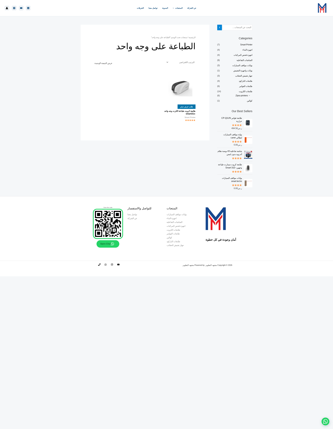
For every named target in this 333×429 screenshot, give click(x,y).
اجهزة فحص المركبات (243, 55)
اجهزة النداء (247, 50)
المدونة (165, 8)
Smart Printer (246, 45)
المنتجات (179, 8)
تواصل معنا (153, 8)
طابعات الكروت (245, 91)
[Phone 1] (99, 264)
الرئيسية (192, 37)
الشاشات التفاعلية (244, 60)
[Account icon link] (7, 8)
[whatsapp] (28, 8)
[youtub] (21, 8)
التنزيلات (140, 8)
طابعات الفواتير (245, 86)
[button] (174, 8)
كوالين (249, 101)
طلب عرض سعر (186, 106)
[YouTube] (118, 264)
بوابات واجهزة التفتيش (242, 71)
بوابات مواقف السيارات (242, 65)
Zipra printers (242, 95)
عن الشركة (191, 8)
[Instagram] (14, 8)
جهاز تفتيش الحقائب (243, 76)
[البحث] (219, 27)
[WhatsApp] (105, 264)
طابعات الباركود (245, 81)
